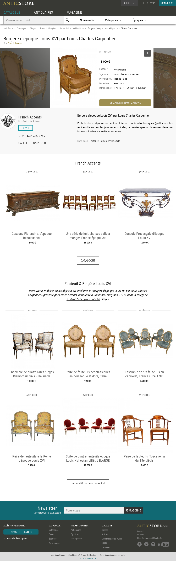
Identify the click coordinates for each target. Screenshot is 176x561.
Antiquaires (76, 529)
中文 (152, 3)
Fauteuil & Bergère (48, 28)
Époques (53, 538)
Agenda (105, 529)
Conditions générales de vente (112, 555)
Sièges (33, 28)
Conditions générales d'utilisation (82, 555)
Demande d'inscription (16, 538)
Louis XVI (64, 28)
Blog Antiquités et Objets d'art (150, 538)
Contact (140, 534)
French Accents (30, 117)
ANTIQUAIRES (43, 12)
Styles (51, 534)
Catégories (53, 529)
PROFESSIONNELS (80, 525)
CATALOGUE (11, 12)
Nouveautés (87, 20)
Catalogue (21, 28)
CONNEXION (167, 3)
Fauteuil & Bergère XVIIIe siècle (105, 141)
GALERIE (23, 143)
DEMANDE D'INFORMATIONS (125, 103)
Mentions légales (58, 555)
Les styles (106, 547)
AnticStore (8, 28)
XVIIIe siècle (78, 28)
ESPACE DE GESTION (21, 532)
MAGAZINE (74, 12)
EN (147, 3)
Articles (105, 534)
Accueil (140, 531)
